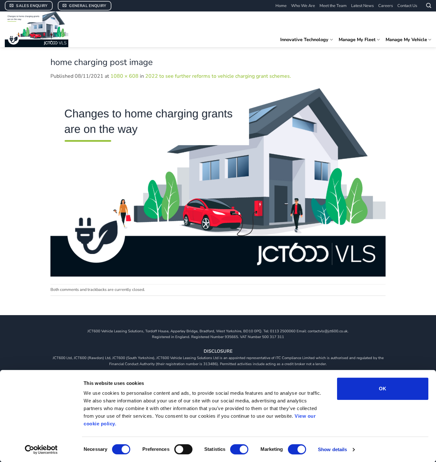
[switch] (183, 449)
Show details (332, 449)
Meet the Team (333, 6)
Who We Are (303, 6)
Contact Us (407, 6)
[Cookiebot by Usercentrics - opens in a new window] (41, 449)
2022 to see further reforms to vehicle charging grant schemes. (218, 76)
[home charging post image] (218, 181)
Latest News (362, 6)
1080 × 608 (124, 76)
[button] (428, 5)
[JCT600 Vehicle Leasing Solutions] (52, 29)
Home (281, 6)
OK (383, 388)
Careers (385, 6)
